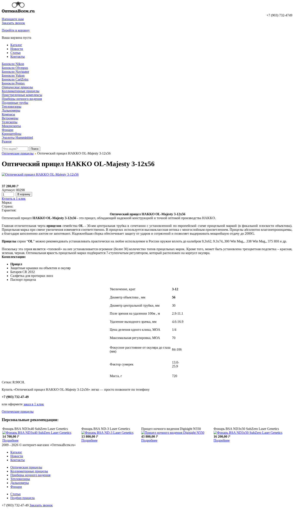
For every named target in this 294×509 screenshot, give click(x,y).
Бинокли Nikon (13, 64)
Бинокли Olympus (15, 68)
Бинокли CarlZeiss (15, 79)
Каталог (16, 45)
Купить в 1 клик (14, 198)
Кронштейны (11, 134)
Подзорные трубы (15, 103)
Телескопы (9, 122)
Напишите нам (13, 19)
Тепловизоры (11, 106)
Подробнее (10, 440)
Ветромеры (10, 118)
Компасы (8, 114)
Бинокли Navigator (15, 71)
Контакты (17, 56)
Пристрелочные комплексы (22, 95)
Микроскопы (11, 126)
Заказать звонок (13, 23)
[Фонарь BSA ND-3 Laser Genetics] (107, 432)
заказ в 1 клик (33, 404)
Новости (16, 49)
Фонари (7, 130)
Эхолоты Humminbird (17, 137)
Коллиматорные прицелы (20, 91)
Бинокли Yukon (13, 75)
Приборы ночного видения (22, 99)
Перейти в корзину (16, 30)
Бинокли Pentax (13, 83)
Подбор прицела (22, 498)
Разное (7, 141)
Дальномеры (11, 110)
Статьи (15, 53)
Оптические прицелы (17, 87)
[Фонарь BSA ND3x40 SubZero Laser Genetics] (36, 432)
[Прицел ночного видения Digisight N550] (172, 432)
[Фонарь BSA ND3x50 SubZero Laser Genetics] (248, 432)
